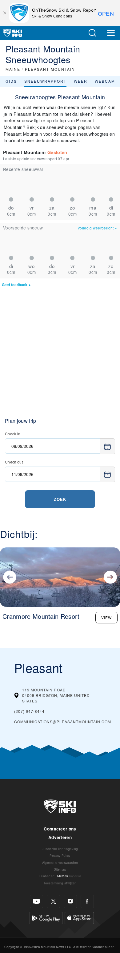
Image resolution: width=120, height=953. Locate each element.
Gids (11, 81)
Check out (14, 461)
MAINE (13, 69)
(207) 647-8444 (29, 711)
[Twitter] (53, 901)
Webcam (105, 81)
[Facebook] (87, 901)
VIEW (106, 617)
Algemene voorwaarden (60, 862)
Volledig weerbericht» (97, 227)
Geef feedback (14, 284)
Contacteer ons (60, 829)
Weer (80, 81)
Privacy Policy (60, 855)
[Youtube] (36, 901)
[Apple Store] (79, 917)
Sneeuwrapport (45, 81)
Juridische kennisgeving (60, 848)
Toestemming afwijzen (59, 883)
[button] (92, 33)
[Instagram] (70, 901)
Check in (13, 433)
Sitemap (60, 869)
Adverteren (60, 837)
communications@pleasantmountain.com (62, 721)
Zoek (60, 499)
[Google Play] (46, 917)
